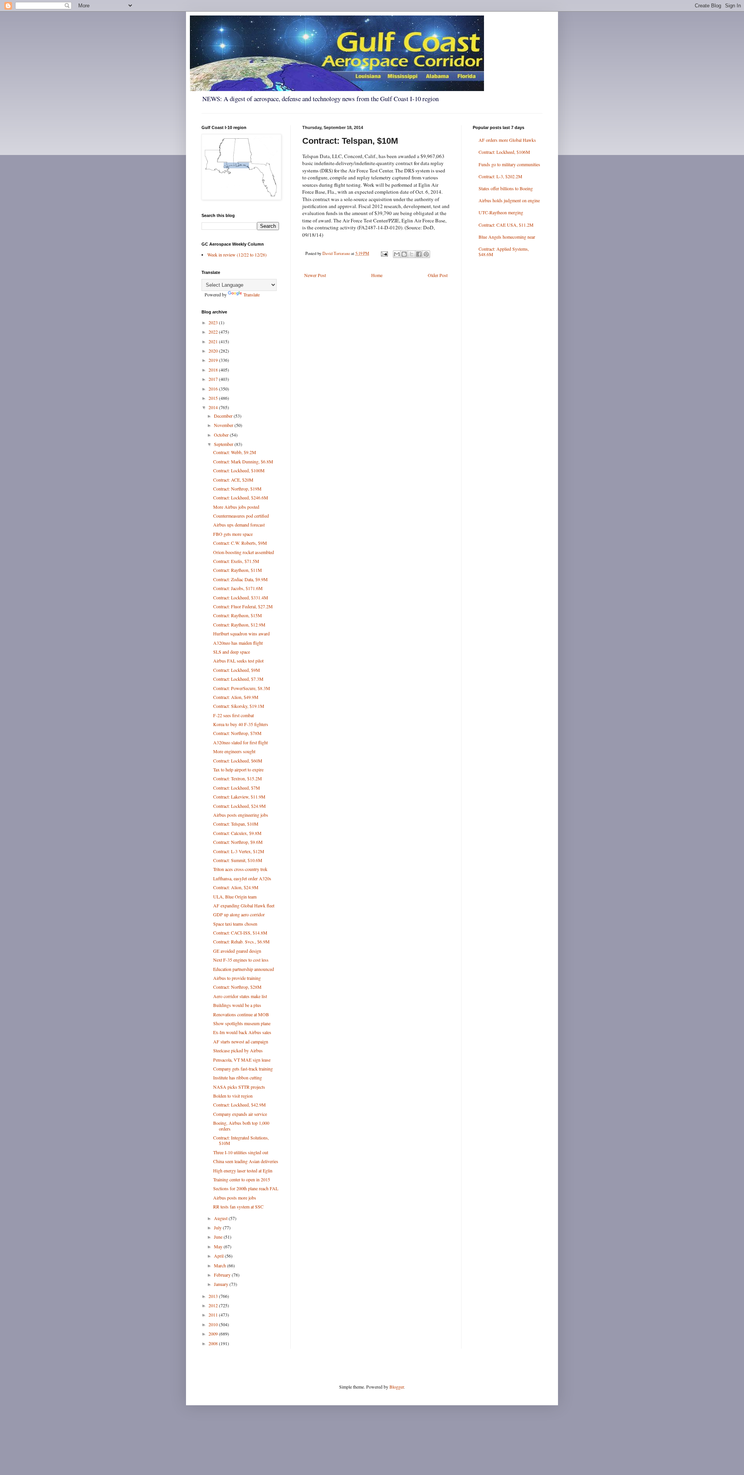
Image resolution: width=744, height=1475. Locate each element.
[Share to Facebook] (419, 254)
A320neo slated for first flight (240, 742)
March (220, 1265)
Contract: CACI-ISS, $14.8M (240, 932)
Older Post (438, 275)
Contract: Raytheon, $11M (237, 570)
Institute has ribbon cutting (237, 1077)
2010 (213, 1324)
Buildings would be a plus (237, 1005)
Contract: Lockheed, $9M (236, 670)
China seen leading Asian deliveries (245, 1161)
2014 (213, 407)
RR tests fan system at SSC (238, 1206)
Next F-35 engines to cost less (241, 960)
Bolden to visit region (233, 1096)
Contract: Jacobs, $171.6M (238, 588)
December (224, 416)
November (224, 425)
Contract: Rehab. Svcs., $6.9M (241, 941)
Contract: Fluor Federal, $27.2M (243, 606)
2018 (213, 370)
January (221, 1284)
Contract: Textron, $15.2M (237, 778)
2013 (213, 1296)
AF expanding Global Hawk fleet (243, 905)
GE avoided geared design (237, 951)
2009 (213, 1333)
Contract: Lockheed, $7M (236, 788)
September (224, 444)
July (218, 1227)
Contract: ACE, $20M (233, 480)
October (222, 435)
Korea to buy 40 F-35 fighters (240, 724)
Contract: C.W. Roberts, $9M (240, 543)
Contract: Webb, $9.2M (234, 452)
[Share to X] (411, 254)
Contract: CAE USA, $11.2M (506, 225)
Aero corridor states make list (240, 996)
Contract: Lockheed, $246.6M (240, 497)
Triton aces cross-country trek (240, 869)
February (223, 1275)
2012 (213, 1305)
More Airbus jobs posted (236, 507)
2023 (213, 322)
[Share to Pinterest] (426, 254)
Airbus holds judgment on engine (509, 200)
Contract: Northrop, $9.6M (238, 842)
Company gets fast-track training (243, 1068)
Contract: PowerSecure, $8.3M (241, 688)
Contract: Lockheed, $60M (237, 760)
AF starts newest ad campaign (240, 1041)
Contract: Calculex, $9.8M (237, 833)
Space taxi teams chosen (235, 924)
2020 (213, 351)
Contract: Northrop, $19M (237, 488)
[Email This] (397, 254)
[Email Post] (384, 253)
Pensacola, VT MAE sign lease (241, 1060)
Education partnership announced (243, 969)
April (219, 1256)
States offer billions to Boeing (506, 188)
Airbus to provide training (237, 978)
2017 (213, 379)
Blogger (396, 1387)
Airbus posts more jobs (234, 1197)
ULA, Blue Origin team (235, 896)
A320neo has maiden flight (238, 643)
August (221, 1218)
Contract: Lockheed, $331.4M (240, 597)
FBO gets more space (233, 534)
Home (376, 275)
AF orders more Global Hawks (507, 140)
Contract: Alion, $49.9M (235, 697)
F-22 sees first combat (233, 715)
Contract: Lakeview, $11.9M (239, 796)
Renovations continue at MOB (241, 1014)
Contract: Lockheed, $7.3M (238, 679)
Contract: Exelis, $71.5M (236, 561)
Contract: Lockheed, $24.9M (239, 806)
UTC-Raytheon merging (501, 212)
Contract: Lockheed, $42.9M (239, 1105)
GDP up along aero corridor (239, 914)
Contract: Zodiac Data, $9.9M (240, 579)
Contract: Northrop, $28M (237, 987)
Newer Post (315, 275)
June (219, 1237)
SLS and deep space (231, 652)
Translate (251, 294)
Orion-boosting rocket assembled (243, 552)
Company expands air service (240, 1114)
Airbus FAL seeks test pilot (238, 660)
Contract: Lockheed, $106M (504, 152)
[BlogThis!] (404, 254)
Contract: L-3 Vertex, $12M (238, 851)
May (219, 1246)
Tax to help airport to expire (238, 769)
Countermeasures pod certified (241, 516)
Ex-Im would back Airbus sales (242, 1032)
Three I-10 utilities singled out (240, 1152)
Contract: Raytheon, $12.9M (239, 624)
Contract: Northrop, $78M (237, 733)
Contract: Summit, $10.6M (237, 860)
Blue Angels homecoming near (507, 237)
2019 (213, 360)
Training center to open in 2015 (241, 1179)
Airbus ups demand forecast (239, 524)
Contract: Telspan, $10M (235, 824)
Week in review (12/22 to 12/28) (237, 254)
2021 (213, 341)
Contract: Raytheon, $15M (237, 615)
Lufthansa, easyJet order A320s (242, 878)
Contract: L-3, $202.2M (500, 176)
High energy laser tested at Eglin (242, 1170)
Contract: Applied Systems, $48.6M (504, 251)
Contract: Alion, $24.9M (235, 887)
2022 (213, 332)
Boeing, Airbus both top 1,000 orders (241, 1125)
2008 (213, 1343)
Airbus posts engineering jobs (240, 815)
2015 (213, 398)
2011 (213, 1314)
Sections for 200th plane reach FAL (245, 1188)
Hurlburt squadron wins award (241, 633)
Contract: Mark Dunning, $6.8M (243, 461)
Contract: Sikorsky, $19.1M (238, 706)
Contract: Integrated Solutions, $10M (241, 1140)
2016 (213, 389)
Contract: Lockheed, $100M (239, 470)
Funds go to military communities (509, 164)
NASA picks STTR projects (239, 1087)
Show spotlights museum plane (241, 1023)
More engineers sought (234, 751)
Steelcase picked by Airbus (238, 1050)
